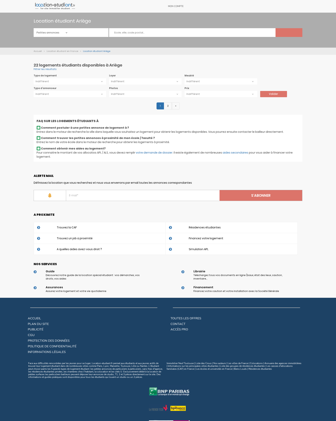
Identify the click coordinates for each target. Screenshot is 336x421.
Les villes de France (238, 363)
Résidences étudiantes (205, 227)
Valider (273, 94)
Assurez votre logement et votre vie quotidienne (76, 291)
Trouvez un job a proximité (75, 238)
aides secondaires (235, 153)
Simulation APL (198, 249)
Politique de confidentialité (52, 346)
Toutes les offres (186, 318)
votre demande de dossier (154, 153)
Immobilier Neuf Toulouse (180, 363)
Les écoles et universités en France (214, 368)
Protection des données (49, 341)
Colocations (256, 363)
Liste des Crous (203, 363)
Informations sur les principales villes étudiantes (193, 366)
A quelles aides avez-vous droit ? (79, 249)
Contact (178, 324)
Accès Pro (179, 329)
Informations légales (47, 352)
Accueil (34, 318)
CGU (31, 335)
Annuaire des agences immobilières (282, 363)
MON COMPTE (176, 6)
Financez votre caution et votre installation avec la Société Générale (236, 291)
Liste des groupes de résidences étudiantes (242, 366)
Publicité (35, 329)
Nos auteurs (219, 363)
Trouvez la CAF (67, 227)
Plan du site (38, 324)
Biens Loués (240, 368)
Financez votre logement (206, 238)
